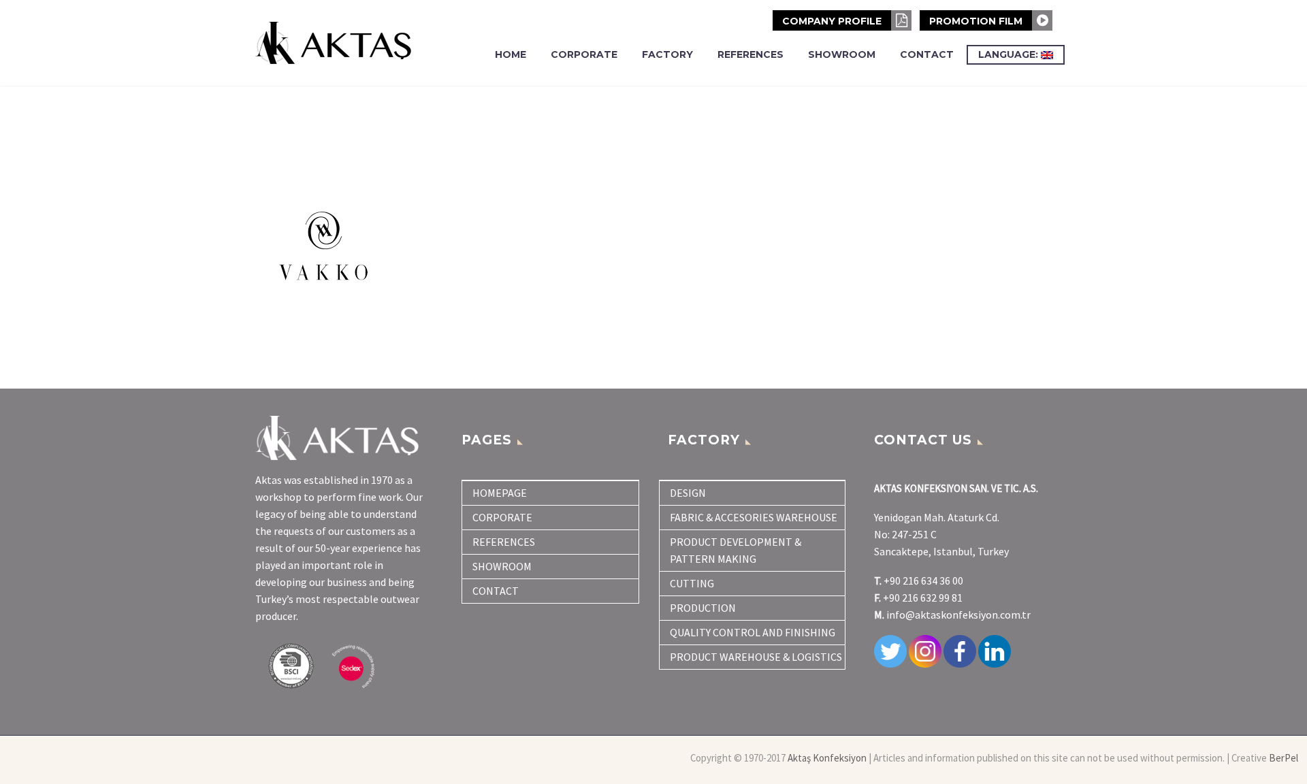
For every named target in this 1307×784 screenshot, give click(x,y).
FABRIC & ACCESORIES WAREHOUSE (753, 517)
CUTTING (692, 583)
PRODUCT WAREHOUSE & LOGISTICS (756, 657)
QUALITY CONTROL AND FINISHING (752, 632)
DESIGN (688, 493)
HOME (510, 54)
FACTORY (667, 54)
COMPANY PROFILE (833, 21)
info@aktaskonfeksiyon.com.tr (958, 614)
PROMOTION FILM (977, 21)
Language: (1009, 54)
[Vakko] (344, 246)
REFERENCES (750, 54)
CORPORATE (584, 54)
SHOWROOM (841, 54)
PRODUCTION (703, 608)
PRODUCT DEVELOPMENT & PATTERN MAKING (735, 550)
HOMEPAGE (499, 493)
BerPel (1283, 757)
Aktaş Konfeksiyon (827, 757)
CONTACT (927, 54)
